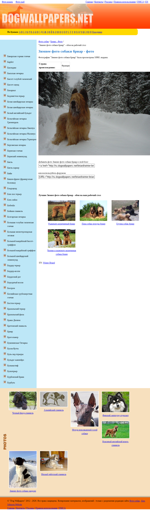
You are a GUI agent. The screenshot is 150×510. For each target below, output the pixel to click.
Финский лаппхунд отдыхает (115, 415)
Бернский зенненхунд (17, 156)
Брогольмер (12, 337)
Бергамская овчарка (16, 145)
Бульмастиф (12, 365)
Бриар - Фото (56, 41)
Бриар (10, 331)
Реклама (108, 2)
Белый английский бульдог (19, 113)
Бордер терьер (13, 265)
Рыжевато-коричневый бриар (61, 224)
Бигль (9, 162)
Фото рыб (20, 2)
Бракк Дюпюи (13, 320)
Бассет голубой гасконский (19, 79)
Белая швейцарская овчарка (20, 101)
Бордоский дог (14, 277)
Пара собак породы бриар (93, 224)
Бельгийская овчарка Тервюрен (21, 139)
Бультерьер (12, 371)
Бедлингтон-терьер (16, 96)
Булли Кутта (12, 348)
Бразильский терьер (16, 309)
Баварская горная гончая (18, 56)
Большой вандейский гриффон (21, 250)
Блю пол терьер (14, 194)
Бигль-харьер (13, 168)
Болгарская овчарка (16, 217)
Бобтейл (11, 205)
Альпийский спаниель (54, 410)
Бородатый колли (15, 282)
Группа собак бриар (125, 224)
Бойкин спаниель (15, 211)
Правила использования (125, 2)
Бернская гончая (14, 151)
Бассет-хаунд (13, 84)
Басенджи (11, 67)
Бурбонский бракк (15, 377)
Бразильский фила (15, 314)
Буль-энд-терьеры (15, 354)
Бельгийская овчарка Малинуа (21, 133)
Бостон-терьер (13, 303)
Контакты (98, 2)
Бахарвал (11, 90)
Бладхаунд (12, 188)
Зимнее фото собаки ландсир (23, 491)
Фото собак (43, 41)
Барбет (10, 62)
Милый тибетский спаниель (53, 474)
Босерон (11, 288)
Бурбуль (11, 382)
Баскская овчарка (15, 73)
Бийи (9, 173)
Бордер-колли (13, 271)
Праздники (97, 32)
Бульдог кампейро (15, 360)
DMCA (140, 2)
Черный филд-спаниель (22, 413)
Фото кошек (7, 2)
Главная (89, 2)
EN (146, 2)
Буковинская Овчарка (17, 343)
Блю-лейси (12, 200)
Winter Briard (49, 262)
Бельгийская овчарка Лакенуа (21, 128)
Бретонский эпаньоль (17, 326)
